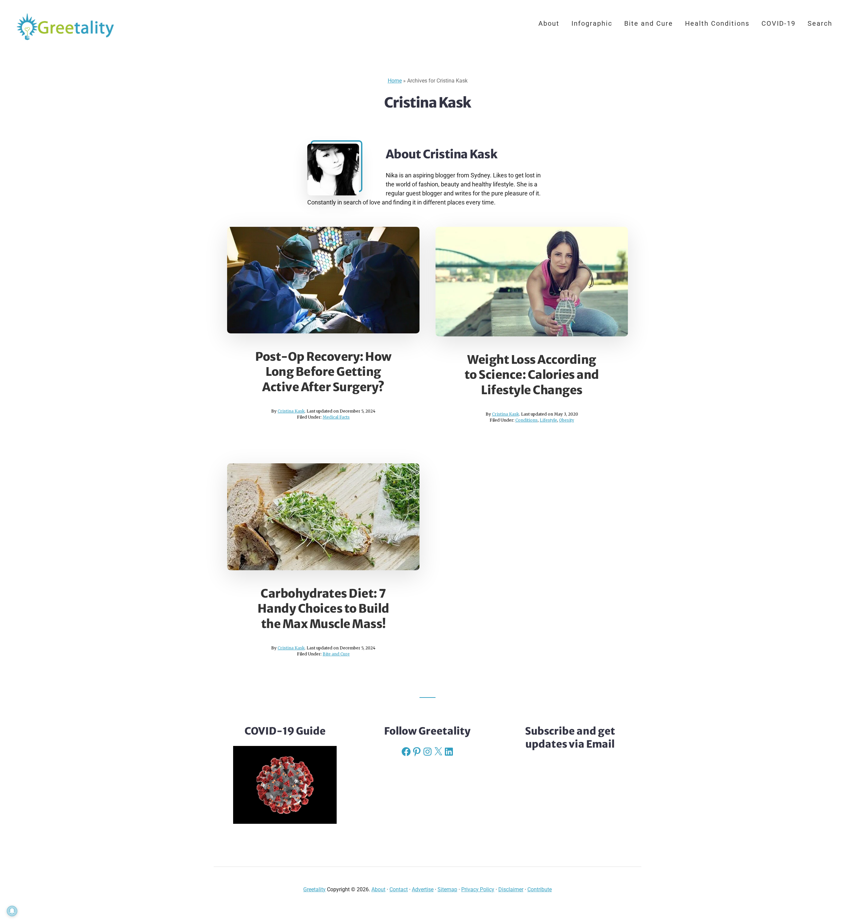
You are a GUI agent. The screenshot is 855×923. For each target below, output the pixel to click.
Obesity (566, 420)
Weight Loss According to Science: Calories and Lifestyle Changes (532, 375)
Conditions (526, 420)
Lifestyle (548, 420)
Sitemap (447, 889)
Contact (398, 889)
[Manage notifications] (12, 911)
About (378, 889)
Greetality (67, 26)
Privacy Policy (477, 889)
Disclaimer (510, 889)
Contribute (539, 889)
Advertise (423, 889)
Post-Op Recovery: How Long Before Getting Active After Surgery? (323, 372)
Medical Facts (336, 417)
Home (395, 81)
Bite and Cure (336, 653)
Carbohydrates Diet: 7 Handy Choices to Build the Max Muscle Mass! (323, 608)
